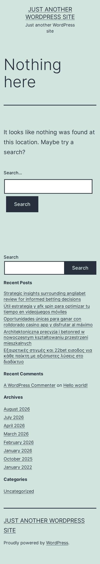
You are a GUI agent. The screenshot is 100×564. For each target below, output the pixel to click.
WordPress (57, 542)
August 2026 (17, 409)
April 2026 (14, 425)
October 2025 (18, 458)
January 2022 (18, 467)
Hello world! (75, 385)
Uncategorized (19, 491)
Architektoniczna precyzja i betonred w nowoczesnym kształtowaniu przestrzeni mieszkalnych (46, 337)
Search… (13, 172)
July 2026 (14, 417)
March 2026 (16, 433)
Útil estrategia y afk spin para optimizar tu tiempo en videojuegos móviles (47, 309)
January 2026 (18, 450)
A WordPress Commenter (30, 385)
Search (11, 257)
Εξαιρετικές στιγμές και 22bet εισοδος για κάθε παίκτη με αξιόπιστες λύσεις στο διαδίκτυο (48, 356)
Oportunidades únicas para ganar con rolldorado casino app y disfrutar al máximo (48, 321)
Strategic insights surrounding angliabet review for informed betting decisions (45, 296)
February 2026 (19, 442)
